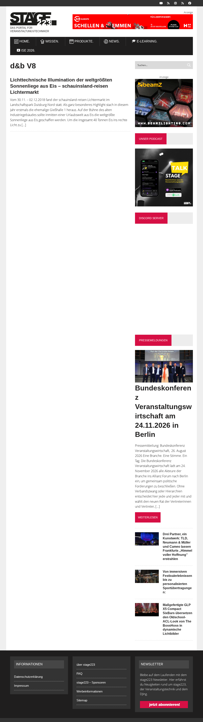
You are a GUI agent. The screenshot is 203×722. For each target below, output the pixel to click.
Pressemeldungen (153, 340)
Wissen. (52, 41)
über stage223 (86, 664)
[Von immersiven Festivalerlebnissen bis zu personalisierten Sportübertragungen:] (147, 580)
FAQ (79, 673)
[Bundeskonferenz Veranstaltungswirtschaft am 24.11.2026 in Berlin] (164, 380)
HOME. (24, 41)
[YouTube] (161, 3)
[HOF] (133, 21)
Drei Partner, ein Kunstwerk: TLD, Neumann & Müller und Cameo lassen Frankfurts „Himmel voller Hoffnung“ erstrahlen (177, 546)
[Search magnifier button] (188, 65)
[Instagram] (175, 3)
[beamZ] (164, 103)
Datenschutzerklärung (28, 676)
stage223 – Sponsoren (91, 682)
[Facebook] (190, 3)
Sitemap (82, 700)
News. (114, 41)
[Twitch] (182, 3)
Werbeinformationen (89, 691)
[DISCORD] (168, 3)
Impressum (21, 685)
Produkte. (84, 41)
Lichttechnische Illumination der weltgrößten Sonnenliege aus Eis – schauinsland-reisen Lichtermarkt (61, 86)
